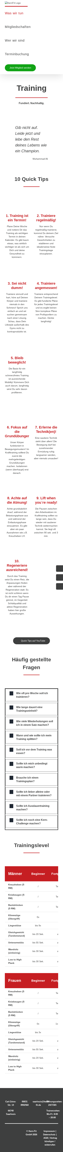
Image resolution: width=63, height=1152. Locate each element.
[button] (31, 695)
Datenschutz (49, 1134)
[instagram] (16, 1130)
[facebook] (9, 1130)
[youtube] (13, 1137)
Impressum (49, 1131)
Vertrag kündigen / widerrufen (51, 1141)
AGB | (46, 1138)
